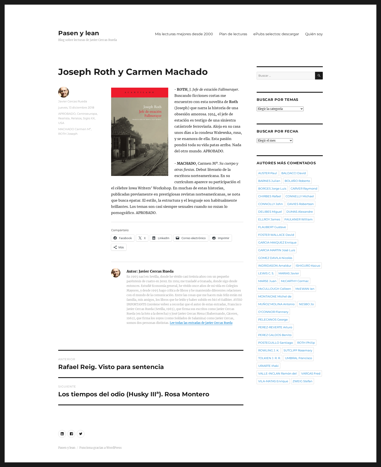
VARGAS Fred (310, 373)
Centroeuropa (87, 113)
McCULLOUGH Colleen (274, 288)
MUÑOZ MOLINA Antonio (276, 304)
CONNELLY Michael (300, 196)
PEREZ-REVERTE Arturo (275, 327)
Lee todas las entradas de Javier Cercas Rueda (201, 323)
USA (61, 123)
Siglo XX (89, 118)
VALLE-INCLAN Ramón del (277, 373)
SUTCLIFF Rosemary (298, 350)
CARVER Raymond (304, 188)
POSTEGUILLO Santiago (275, 342)
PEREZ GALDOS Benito (274, 335)
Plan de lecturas (233, 34)
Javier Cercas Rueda (72, 101)
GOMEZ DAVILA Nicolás (275, 258)
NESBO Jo (306, 304)
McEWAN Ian (304, 288)
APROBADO (67, 113)
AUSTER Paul (267, 173)
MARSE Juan (267, 281)
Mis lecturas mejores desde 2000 (184, 34)
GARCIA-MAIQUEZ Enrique (277, 242)
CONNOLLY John (270, 204)
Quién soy (314, 34)
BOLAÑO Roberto (297, 181)
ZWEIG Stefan (302, 381)
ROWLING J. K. (268, 350)
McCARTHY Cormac (295, 281)
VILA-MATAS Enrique (273, 381)
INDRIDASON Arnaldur (274, 265)
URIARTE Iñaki (268, 365)
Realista (64, 118)
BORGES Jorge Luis (272, 188)
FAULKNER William (298, 219)
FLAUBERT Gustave (272, 227)
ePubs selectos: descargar (276, 34)
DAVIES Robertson (300, 204)
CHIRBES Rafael (269, 196)
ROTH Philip (306, 342)
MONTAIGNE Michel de (274, 296)
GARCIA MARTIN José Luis (276, 250)
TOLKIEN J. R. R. (269, 358)
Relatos (76, 118)
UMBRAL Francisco (298, 358)
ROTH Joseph (68, 133)
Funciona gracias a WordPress (100, 448)
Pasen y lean (78, 33)
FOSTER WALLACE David (276, 234)
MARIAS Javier (288, 273)
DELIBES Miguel (270, 211)
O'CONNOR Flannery (273, 312)
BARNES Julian (269, 181)
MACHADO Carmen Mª (74, 129)
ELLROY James (269, 219)
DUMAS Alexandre (299, 211)
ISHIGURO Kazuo (308, 265)
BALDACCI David (293, 173)
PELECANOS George (273, 319)
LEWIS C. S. (266, 273)
